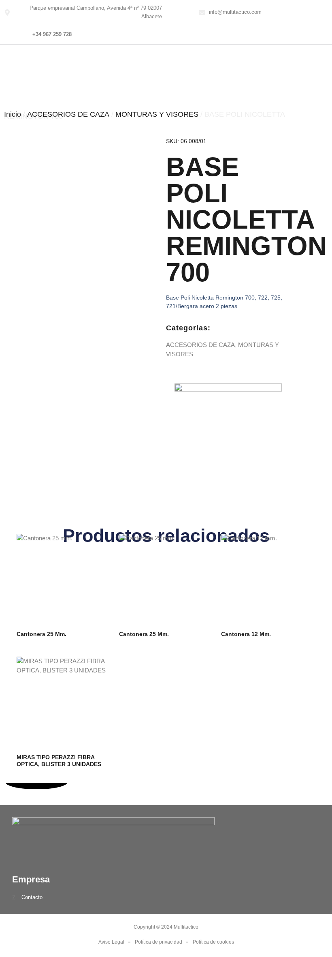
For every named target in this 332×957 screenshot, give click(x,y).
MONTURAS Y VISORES (156, 114)
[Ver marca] (228, 389)
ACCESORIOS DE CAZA (68, 114)
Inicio (12, 114)
